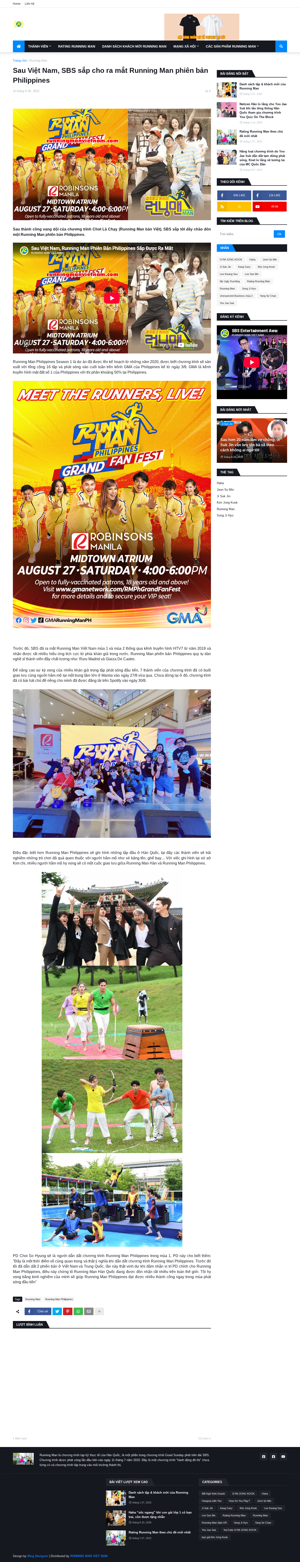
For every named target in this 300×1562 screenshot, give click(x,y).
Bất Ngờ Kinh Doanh (213, 1493)
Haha (252, 259)
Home (17, 3)
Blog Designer (37, 1556)
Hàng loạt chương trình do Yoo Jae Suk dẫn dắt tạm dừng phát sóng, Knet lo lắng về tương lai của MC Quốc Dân (262, 158)
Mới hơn (21, 1438)
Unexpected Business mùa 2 (236, 295)
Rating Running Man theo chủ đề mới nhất (261, 133)
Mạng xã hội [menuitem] (184, 46)
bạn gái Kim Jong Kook (215, 1537)
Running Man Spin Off (214, 1522)
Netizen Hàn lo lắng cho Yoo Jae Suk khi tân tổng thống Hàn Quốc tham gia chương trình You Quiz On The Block (263, 110)
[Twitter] (57, 1311)
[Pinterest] (67, 1311)
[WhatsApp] (78, 1311)
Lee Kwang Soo (229, 274)
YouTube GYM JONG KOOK (239, 1530)
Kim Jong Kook (266, 266)
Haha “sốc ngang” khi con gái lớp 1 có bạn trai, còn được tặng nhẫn (160, 1514)
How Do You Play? (239, 1500)
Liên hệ (29, 3)
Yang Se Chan (268, 295)
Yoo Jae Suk (227, 303)
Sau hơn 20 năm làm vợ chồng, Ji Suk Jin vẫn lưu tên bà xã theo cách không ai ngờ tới (250, 445)
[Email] (89, 1311)
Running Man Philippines (59, 1299)
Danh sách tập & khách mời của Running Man (263, 86)
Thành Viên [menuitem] (38, 46)
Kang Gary (244, 266)
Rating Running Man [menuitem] (76, 46)
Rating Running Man (258, 281)
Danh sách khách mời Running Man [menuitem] (134, 46)
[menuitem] (19, 46)
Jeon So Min (270, 259)
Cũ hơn (204, 1438)
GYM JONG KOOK (231, 259)
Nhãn (224, 248)
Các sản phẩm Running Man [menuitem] (231, 46)
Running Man (38, 60)
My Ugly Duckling (230, 281)
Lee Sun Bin (252, 274)
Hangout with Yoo (211, 1500)
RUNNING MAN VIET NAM (89, 1556)
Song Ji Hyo (249, 288)
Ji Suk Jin (225, 266)
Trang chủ (19, 60)
